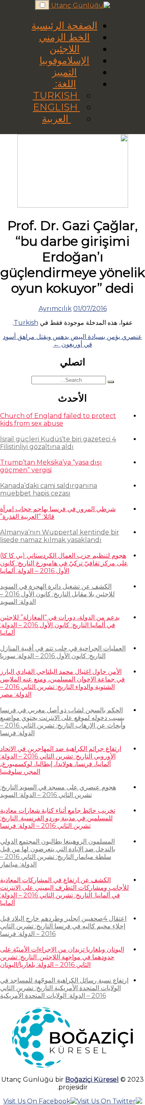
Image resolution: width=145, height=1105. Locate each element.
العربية (56, 118)
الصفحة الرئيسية (64, 25)
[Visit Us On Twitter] (109, 1101)
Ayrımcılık (55, 308)
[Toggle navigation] (42, 5)
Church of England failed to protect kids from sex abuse (58, 419)
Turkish (56, 95)
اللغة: (64, 84)
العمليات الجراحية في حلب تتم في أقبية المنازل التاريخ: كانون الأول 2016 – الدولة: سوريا (63, 652)
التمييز (64, 72)
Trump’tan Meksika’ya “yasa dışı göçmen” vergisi (51, 466)
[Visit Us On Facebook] (40, 1101)
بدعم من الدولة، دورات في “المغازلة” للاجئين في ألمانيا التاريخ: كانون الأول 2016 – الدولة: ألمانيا (60, 625)
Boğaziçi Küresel (92, 1079)
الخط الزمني (64, 37)
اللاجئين (65, 49)
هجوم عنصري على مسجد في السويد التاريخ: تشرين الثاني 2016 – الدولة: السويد (58, 791)
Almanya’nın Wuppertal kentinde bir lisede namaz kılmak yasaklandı (59, 536)
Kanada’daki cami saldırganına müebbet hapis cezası (48, 489)
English (56, 107)
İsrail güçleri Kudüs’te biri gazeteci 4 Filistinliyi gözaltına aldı (58, 443)
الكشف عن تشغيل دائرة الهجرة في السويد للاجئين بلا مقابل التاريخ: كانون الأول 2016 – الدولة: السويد (57, 594)
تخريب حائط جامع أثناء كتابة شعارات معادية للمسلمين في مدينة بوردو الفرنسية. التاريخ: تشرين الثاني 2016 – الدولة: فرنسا (57, 818)
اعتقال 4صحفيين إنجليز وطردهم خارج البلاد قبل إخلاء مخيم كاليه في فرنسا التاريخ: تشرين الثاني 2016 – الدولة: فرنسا (63, 926)
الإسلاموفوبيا (64, 60)
